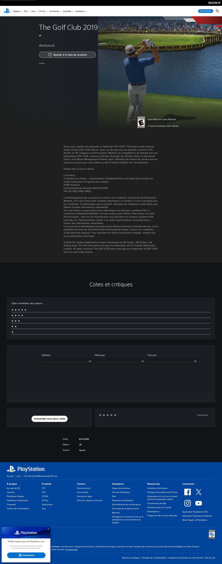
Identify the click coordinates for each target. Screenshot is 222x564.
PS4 (43, 492)
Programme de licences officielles (162, 515)
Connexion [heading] (188, 483)
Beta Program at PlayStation (194, 520)
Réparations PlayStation (122, 500)
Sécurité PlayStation (121, 492)
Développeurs (153, 511)
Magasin (16, 11)
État (114, 496)
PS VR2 (45, 496)
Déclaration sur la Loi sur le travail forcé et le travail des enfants (162, 498)
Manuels (116, 512)
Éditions (46, 355)
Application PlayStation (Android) (197, 515)
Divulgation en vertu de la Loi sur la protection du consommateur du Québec (127, 519)
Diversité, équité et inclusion (89, 500)
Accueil (10, 476)
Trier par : (152, 355)
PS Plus (42, 11)
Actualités (67, 11)
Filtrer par (100, 355)
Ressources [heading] (153, 483)
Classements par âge (156, 503)
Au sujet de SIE (13, 488)
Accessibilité (82, 492)
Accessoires (54, 11)
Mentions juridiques (131, 557)
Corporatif (11, 504)
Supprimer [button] (202, 415)
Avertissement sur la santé (159, 507)
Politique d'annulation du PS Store (162, 492)
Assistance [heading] (118, 483)
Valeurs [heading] (81, 483)
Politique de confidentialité (154, 557)
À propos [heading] (12, 483)
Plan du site (210, 557)
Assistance (79, 11)
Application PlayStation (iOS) (195, 511)
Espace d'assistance (121, 488)
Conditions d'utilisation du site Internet (185, 557)
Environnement (84, 488)
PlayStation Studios (15, 496)
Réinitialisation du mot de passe (126, 504)
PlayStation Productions (17, 500)
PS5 (25, 11)
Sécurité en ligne (84, 496)
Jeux (33, 11)
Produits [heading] (46, 483)
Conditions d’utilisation (157, 488)
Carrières (11, 492)
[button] (49, 419)
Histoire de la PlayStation (18, 508)
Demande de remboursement (125, 508)
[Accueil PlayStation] (7, 11)
